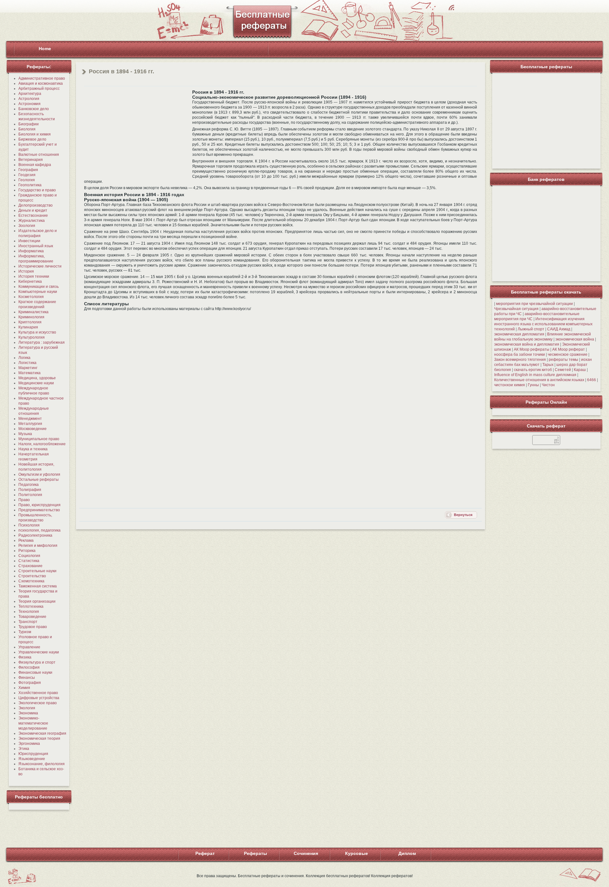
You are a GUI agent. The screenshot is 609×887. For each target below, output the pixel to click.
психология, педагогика (39, 530)
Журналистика (31, 220)
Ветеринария (30, 159)
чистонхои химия (509, 385)
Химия (24, 687)
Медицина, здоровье (37, 378)
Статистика (28, 561)
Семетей (563, 369)
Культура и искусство (37, 332)
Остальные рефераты (38, 479)
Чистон (548, 385)
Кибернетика (30, 281)
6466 (591, 380)
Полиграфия (29, 489)
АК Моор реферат (568, 349)
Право (24, 500)
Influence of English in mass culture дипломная (535, 375)
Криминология (31, 317)
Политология (30, 495)
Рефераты (255, 853)
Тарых (547, 364)
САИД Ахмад (558, 329)
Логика (24, 357)
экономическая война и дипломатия (526, 344)
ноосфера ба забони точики (519, 354)
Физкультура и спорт (37, 662)
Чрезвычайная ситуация (516, 309)
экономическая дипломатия (519, 334)
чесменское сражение (567, 354)
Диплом (407, 853)
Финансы (26, 677)
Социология (29, 555)
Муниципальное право (38, 439)
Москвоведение (32, 429)
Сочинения (306, 853)
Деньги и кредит (32, 210)
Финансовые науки (35, 672)
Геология (26, 180)
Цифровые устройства (38, 698)
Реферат (205, 853)
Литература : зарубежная (41, 342)
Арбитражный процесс (39, 88)
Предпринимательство (39, 510)
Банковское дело (33, 109)
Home (45, 48)
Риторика (27, 550)
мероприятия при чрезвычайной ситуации (534, 303)
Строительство (32, 576)
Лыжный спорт (531, 329)
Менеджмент (30, 418)
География (28, 170)
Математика (29, 373)
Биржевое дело (32, 139)
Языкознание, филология (41, 764)
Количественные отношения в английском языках (539, 380)
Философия (29, 667)
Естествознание (33, 215)
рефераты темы (563, 359)
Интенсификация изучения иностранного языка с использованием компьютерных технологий (543, 324)
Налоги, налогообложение (42, 444)
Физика (24, 657)
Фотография (29, 682)
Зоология (26, 225)
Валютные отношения (38, 154)
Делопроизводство (35, 205)
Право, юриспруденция (39, 505)
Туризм (24, 632)
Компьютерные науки (37, 291)
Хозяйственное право (38, 693)
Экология (26, 708)
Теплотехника (30, 606)
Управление (29, 647)
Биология (27, 129)
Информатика (31, 251)
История (26, 271)
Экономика (28, 713)
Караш (580, 369)
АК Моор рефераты (531, 349)
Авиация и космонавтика (40, 83)
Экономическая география (42, 733)
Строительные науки (37, 571)
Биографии (28, 124)
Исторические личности (40, 266)
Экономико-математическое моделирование (33, 723)
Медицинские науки (36, 383)
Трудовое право (32, 627)
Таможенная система (37, 586)
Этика (23, 748)
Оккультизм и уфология (39, 474)
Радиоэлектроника (35, 535)
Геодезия (27, 175)
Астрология (28, 98)
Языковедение (31, 759)
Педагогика (28, 484)
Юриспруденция (33, 753)
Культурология (31, 337)
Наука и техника (33, 449)
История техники (33, 276)
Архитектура (29, 93)
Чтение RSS (451, 7)
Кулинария (28, 327)
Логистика (27, 363)
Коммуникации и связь (38, 286)
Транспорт (27, 621)
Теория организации (37, 601)
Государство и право (37, 190)
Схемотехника (31, 581)
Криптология (30, 322)
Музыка (25, 434)
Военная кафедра (34, 164)
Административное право (41, 78)
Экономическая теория (39, 738)
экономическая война (574, 339)
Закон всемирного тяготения (520, 359)
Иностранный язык (35, 246)
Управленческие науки (38, 652)
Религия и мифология (37, 545)
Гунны (533, 385)
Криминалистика (33, 312)
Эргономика (29, 743)
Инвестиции (29, 241)
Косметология (31, 297)
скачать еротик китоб (533, 369)
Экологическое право (37, 703)
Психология (29, 525)
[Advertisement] (137, 133)
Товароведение (32, 616)
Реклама (26, 540)
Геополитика (30, 185)
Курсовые (356, 853)
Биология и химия (34, 134)
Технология (28, 611)
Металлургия (30, 423)
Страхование (30, 566)
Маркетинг (27, 368)
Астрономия (29, 104)
